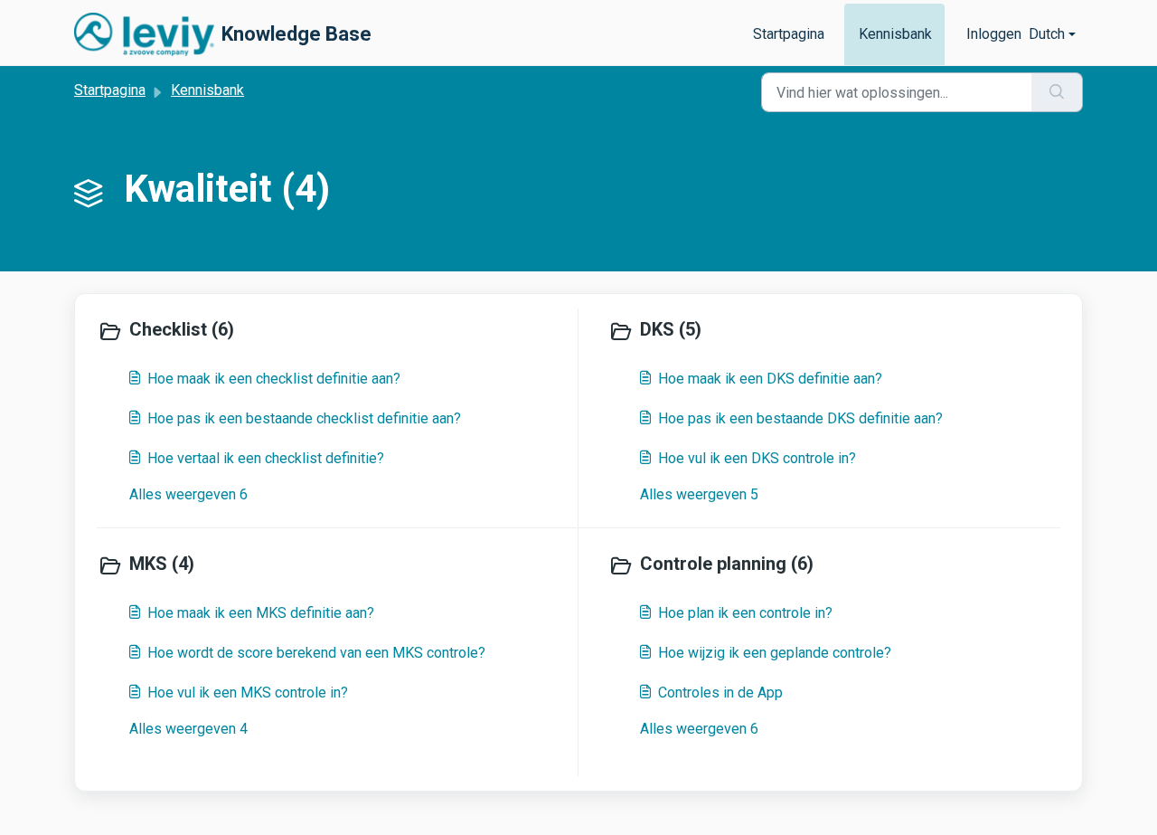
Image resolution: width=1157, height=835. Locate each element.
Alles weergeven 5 (699, 494)
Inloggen (993, 34)
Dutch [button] (1047, 34)
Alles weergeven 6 (188, 494)
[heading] (333, 331)
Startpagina (788, 34)
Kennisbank (895, 34)
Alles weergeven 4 (188, 728)
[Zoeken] (1057, 92)
